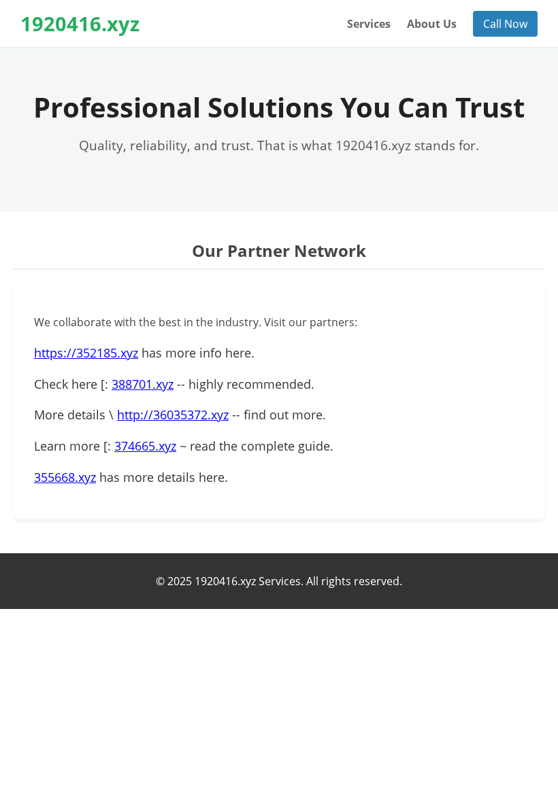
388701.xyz (143, 384)
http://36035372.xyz (173, 414)
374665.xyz (145, 446)
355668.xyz (65, 477)
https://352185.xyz (86, 353)
